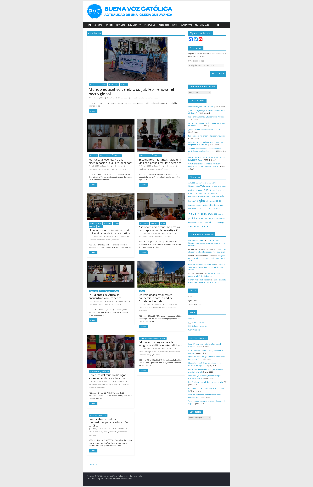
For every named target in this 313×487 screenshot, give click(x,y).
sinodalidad (193, 222)
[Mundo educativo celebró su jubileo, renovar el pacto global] (136, 39)
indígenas (212, 201)
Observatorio (167, 236)
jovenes (100, 169)
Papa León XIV (134, 25)
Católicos (208, 186)
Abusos (191, 182)
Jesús (174, 25)
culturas (141, 352)
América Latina (208, 183)
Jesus (218, 200)
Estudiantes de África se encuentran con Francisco (105, 296)
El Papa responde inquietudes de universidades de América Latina (109, 231)
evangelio (220, 196)
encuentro (109, 384)
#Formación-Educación (98, 85)
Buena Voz (110, 98)
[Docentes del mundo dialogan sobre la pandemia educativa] (110, 336)
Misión (109, 25)
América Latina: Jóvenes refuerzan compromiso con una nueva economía (206, 243)
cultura (208, 190)
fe (196, 200)
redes (156, 98)
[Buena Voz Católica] (89, 25)
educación (134, 98)
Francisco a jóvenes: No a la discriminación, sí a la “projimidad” (110, 161)
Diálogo (148, 352)
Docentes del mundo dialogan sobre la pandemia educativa (108, 376)
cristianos (199, 190)
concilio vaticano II (219, 187)
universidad (116, 240)
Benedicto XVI (196, 186)
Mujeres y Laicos (202, 25)
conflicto (191, 190)
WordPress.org (194, 330)
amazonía (199, 183)
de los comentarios (197, 326)
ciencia (150, 236)
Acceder (191, 318)
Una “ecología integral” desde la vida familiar (205, 382)
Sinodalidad (149, 25)
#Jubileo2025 (113, 85)
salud (124, 169)
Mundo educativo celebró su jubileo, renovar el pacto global (131, 91)
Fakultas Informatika (196, 240)
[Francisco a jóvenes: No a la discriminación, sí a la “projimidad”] (110, 121)
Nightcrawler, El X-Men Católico (200, 107)
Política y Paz (185, 25)
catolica (141, 307)
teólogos (156, 355)
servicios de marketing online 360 (201, 264)
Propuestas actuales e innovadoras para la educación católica (108, 422)
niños (158, 169)
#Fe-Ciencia (144, 223)
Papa (218, 209)
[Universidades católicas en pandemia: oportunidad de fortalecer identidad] (161, 262)
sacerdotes (220, 218)
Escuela (105, 432)
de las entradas (196, 322)
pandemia (92, 388)
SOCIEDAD (203, 222)
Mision (164, 307)
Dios (213, 190)
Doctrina (206, 193)
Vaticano (193, 226)
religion (211, 218)
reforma (202, 218)
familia (191, 201)
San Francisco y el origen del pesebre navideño (206, 136)
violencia (203, 226)
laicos (198, 204)
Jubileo (150, 98)
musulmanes (201, 209)
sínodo (213, 222)
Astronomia (143, 236)
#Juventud (93, 156)
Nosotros (98, 25)
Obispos (210, 208)
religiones (142, 355)
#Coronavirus (94, 371)
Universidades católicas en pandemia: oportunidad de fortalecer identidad (156, 298)
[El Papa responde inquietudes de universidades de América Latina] (110, 194)
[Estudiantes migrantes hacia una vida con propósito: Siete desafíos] (161, 121)
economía (213, 193)
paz (215, 213)
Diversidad (155, 352)
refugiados (164, 169)
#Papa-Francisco (105, 156)
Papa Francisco (116, 169)
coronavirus (93, 384)
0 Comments (122, 98)
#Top (100, 226)
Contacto (120, 25)
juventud (107, 169)
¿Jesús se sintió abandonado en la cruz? (204, 129)
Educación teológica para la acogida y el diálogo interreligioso (160, 343)
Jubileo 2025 (163, 25)
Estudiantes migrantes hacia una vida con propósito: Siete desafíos (160, 161)
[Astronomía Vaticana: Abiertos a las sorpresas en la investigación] (161, 194)
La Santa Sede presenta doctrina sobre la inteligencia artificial (206, 267)
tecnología (92, 435)
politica (118, 304)
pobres (221, 214)
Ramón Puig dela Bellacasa (199, 280)
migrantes (151, 169)
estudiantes (143, 98)
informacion (122, 432)
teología (149, 355)
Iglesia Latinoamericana (98, 415)
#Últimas (124, 85)
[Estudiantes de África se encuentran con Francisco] (110, 262)
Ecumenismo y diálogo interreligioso (152, 338)
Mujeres (192, 208)
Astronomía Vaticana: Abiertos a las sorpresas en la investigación (159, 228)
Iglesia (203, 200)
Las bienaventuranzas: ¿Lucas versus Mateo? (206, 117)
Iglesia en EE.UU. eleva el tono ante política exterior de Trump (207, 258)
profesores (172, 307)
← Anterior (92, 464)
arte (214, 183)
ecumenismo (194, 196)
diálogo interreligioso (195, 193)
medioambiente (209, 205)
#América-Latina (145, 156)
